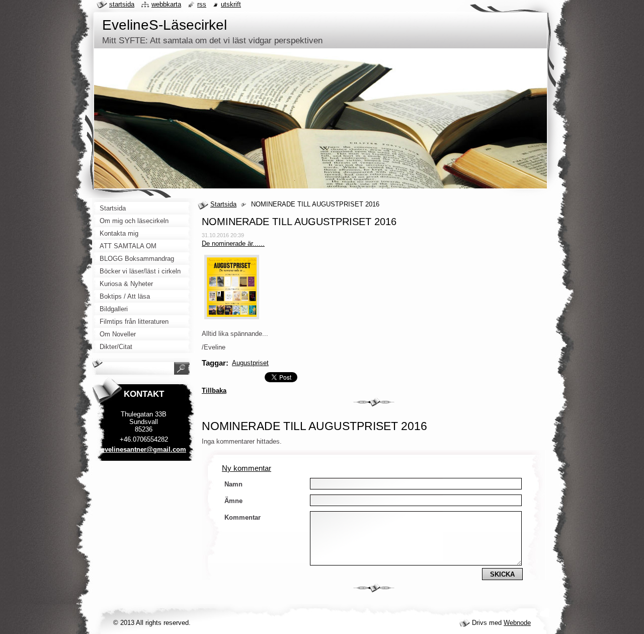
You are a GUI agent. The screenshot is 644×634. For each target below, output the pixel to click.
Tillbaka (214, 390)
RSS (201, 4)
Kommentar (242, 517)
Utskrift (231, 4)
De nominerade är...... (233, 243)
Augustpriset (250, 363)
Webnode (517, 622)
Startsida (223, 204)
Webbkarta (166, 4)
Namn (233, 484)
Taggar (214, 363)
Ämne (233, 501)
